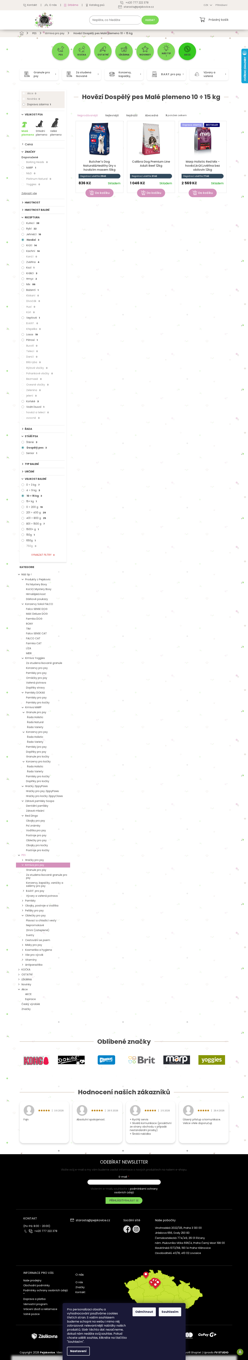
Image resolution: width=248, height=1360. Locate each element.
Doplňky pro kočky (37, 781)
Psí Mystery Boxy (36, 584)
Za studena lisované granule (44, 663)
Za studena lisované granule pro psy (46, 876)
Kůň (30, 312)
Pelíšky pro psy (34, 910)
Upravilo (216, 1352)
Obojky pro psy (35, 821)
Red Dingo (31, 816)
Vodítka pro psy (36, 830)
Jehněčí (33, 234)
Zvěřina (32, 262)
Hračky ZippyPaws (36, 786)
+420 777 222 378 (45, 1231)
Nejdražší (131, 115)
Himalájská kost (36, 594)
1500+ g (32, 529)
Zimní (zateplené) (37, 930)
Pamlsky (30, 900)
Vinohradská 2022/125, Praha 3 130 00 (178, 1228)
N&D (30, 173)
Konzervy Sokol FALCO (39, 604)
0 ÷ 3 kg (33, 485)
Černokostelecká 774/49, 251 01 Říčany (180, 1238)
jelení (31, 395)
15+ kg (31, 501)
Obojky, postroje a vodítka (41, 905)
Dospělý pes (37, 447)
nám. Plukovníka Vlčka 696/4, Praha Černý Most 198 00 (190, 1243)
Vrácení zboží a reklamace (40, 1309)
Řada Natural (35, 722)
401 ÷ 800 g (36, 518)
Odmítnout (144, 1312)
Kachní (33, 251)
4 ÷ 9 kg (33, 490)
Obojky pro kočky (37, 845)
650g (31, 540)
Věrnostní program (35, 1304)
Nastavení (78, 1351)
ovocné (33, 418)
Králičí (31, 273)
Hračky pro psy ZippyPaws (42, 791)
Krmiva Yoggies (35, 658)
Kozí (30, 267)
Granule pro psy (36, 712)
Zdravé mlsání (35, 811)
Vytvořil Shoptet (191, 1352)
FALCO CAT (33, 638)
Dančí (31, 357)
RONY (29, 624)
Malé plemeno (27, 133)
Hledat (150, 20)
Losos (32, 334)
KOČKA (25, 969)
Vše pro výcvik (34, 955)
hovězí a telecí (37, 412)
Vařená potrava (36, 683)
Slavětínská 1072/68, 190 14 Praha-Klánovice (183, 1248)
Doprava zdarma (39, 104)
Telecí (32, 351)
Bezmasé (34, 379)
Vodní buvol (35, 407)
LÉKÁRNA (26, 979)
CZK (206, 5)
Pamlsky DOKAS (35, 692)
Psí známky (33, 825)
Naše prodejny (32, 1280)
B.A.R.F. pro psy (35, 891)
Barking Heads (37, 162)
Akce (31, 93)
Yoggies (33, 184)
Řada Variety (35, 727)
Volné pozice (31, 1314)
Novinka (33, 99)
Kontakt (32, 5)
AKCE (28, 994)
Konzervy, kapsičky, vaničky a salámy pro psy (44, 884)
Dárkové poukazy (37, 599)
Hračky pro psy (34, 860)
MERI (29, 653)
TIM (28, 628)
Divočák (33, 301)
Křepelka (33, 329)
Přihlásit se (131, 1200)
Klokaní (32, 295)
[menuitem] (60, 51)
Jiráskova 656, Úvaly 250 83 (172, 1233)
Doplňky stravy (35, 687)
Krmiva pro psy (34, 865)
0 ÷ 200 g (34, 507)
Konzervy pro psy (37, 668)
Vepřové (33, 318)
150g (30, 535)
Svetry (30, 935)
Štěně (31, 442)
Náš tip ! (26, 574)
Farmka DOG (34, 619)
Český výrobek (30, 1004)
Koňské (32, 401)
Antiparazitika (33, 965)
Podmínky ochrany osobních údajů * (45, 1292)
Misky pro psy (33, 945)
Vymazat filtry (41, 555)
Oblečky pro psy (36, 840)
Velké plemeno (56, 133)
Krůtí (31, 245)
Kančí (31, 256)
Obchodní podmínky (36, 1285)
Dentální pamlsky (37, 806)
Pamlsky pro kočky (38, 702)
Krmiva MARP (33, 707)
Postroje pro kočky (37, 850)
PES (23, 855)
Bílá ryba (33, 362)
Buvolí (31, 345)
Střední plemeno (41, 133)
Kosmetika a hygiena (38, 950)
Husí (30, 307)
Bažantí (32, 290)
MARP (31, 167)
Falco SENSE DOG (37, 609)
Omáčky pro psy (36, 678)
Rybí (31, 228)
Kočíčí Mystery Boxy (38, 589)
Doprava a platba (34, 1299)
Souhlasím (170, 1312)
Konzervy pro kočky (38, 761)
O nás (53, 5)
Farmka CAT (34, 643)
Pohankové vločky (39, 373)
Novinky (26, 984)
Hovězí (33, 240)
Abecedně (151, 115)
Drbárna (73, 5)
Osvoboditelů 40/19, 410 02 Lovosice (178, 1253)
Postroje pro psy (36, 835)
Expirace (30, 999)
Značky (26, 1009)
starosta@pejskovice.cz (93, 1220)
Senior (31, 453)
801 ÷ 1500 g (35, 524)
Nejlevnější (112, 115)
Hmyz (31, 279)
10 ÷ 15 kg (34, 496)
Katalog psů (96, 5)
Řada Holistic (35, 717)
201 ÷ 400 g (36, 512)
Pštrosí (32, 340)
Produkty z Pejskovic (38, 579)
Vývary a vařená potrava (42, 896)
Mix (30, 284)
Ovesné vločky (37, 384)
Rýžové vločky (37, 368)
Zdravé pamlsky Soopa (39, 801)
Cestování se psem (37, 940)
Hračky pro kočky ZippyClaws (44, 796)
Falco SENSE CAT (36, 633)
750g (31, 546)
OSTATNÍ (26, 974)
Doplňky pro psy (36, 752)
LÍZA (28, 648)
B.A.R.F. (32, 323)
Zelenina (33, 390)
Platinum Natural (38, 179)
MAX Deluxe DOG (37, 614)
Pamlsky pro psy (36, 673)
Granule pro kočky (37, 756)
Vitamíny (31, 960)
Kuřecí (32, 223)
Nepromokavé (35, 925)
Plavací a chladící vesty (41, 920)
